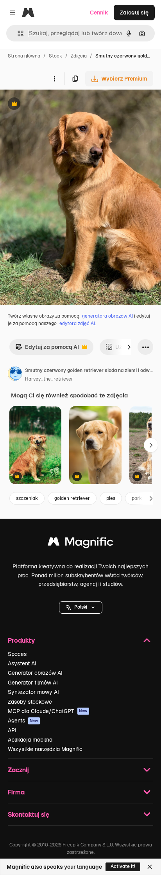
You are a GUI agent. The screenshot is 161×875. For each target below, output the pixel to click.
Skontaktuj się (28, 814)
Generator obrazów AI (35, 672)
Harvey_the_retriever (49, 379)
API (12, 730)
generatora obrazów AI (107, 316)
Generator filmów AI (33, 682)
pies (110, 498)
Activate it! (123, 866)
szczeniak (27, 498)
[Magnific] (80, 543)
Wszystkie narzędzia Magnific (45, 749)
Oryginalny (54, 104)
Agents (23, 720)
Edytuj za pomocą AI (47, 349)
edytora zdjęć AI (77, 323)
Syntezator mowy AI (33, 691)
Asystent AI (22, 663)
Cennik (99, 12)
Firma (16, 792)
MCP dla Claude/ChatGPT (48, 711)
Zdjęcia (79, 56)
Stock (55, 56)
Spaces (17, 654)
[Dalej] (129, 347)
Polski (80, 607)
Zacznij (18, 769)
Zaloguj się (134, 12)
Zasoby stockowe (30, 701)
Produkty (21, 640)
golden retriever (72, 498)
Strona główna (24, 56)
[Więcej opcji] (54, 78)
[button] (80, 607)
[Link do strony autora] (15, 375)
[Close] (149, 866)
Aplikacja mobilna (30, 739)
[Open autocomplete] (17, 33)
